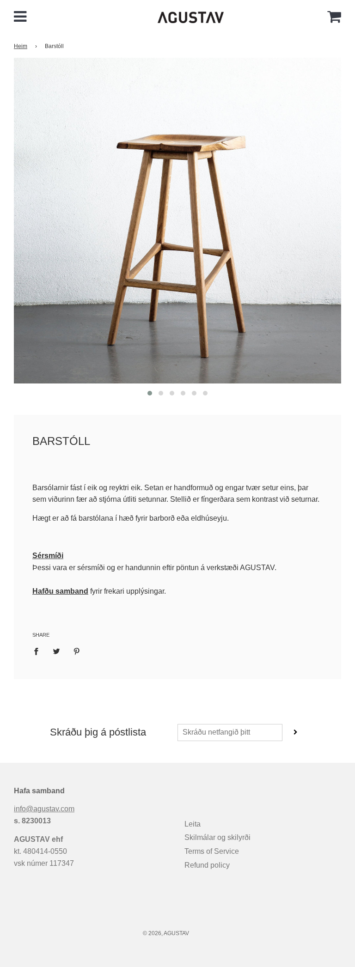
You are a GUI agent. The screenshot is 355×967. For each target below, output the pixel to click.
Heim (20, 46)
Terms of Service (211, 851)
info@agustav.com (44, 809)
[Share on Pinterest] (76, 651)
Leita (192, 824)
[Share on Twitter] (56, 651)
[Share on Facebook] (38, 651)
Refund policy (207, 865)
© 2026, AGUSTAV (166, 933)
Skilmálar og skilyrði (217, 837)
